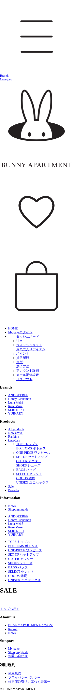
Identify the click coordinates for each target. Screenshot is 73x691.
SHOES (28, 465)
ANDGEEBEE (18, 395)
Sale (11, 486)
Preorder (13, 490)
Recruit (12, 629)
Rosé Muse (15, 406)
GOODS (25, 478)
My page (13, 648)
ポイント (22, 353)
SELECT (29, 474)
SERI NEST (16, 409)
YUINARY (15, 413)
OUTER (28, 461)
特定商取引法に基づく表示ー (29, 681)
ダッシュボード (27, 336)
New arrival (15, 433)
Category (6, 79)
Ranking (13, 436)
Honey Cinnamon (19, 399)
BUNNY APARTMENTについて (30, 625)
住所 (19, 362)
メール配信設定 (27, 375)
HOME (13, 328)
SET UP (31, 457)
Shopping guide (18, 509)
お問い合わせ (18, 656)
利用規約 (14, 673)
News (12, 505)
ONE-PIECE (33, 452)
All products (16, 429)
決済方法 (22, 366)
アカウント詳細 (27, 370)
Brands (4, 75)
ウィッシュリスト (29, 345)
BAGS (26, 469)
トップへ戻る (9, 609)
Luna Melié (15, 402)
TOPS (27, 444)
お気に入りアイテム (30, 349)
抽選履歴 (22, 358)
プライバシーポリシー (24, 677)
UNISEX (32, 482)
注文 (19, 340)
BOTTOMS (31, 448)
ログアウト (24, 379)
